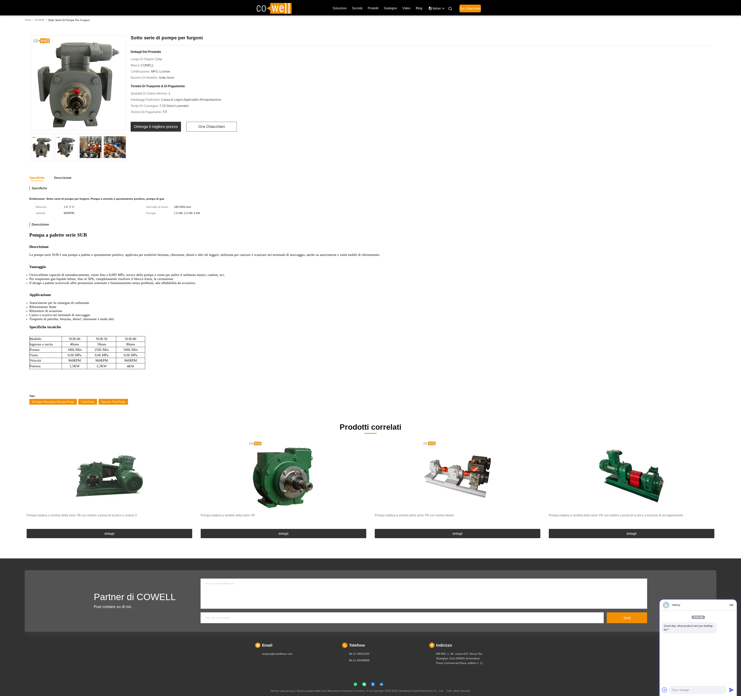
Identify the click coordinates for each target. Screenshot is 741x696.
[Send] (731, 690)
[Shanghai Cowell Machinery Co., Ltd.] (274, 8)
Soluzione (340, 8)
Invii (627, 618)
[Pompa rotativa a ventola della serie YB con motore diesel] (457, 476)
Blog (419, 8)
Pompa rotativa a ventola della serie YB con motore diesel (414, 515)
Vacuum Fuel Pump (113, 401)
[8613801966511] (355, 685)
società (357, 8)
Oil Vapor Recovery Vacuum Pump (53, 401)
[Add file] (664, 690)
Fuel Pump (87, 401)
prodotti (373, 8)
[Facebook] (372, 685)
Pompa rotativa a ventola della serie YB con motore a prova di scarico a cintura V (82, 515)
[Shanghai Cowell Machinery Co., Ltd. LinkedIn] (381, 685)
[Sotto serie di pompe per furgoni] (78, 82)
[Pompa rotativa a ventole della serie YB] (283, 476)
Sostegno (390, 8)
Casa (28, 19)
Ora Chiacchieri (470, 8)
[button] (125, 148)
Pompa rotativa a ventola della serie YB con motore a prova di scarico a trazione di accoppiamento (616, 515)
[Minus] (731, 605)
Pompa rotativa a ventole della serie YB (228, 515)
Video (406, 8)
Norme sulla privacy (283, 690)
